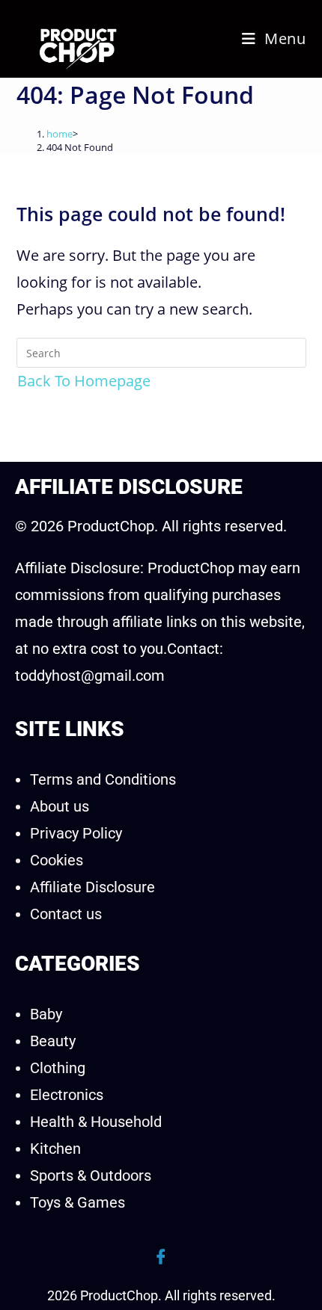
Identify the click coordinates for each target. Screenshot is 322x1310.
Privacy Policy (76, 833)
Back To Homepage (84, 381)
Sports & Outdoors (90, 1175)
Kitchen (55, 1149)
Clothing (57, 1068)
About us (59, 806)
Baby (46, 1014)
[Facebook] (161, 1257)
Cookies (56, 860)
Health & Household (96, 1122)
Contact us (66, 914)
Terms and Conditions (103, 779)
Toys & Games (77, 1202)
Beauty (53, 1041)
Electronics (66, 1095)
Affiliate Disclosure (92, 887)
